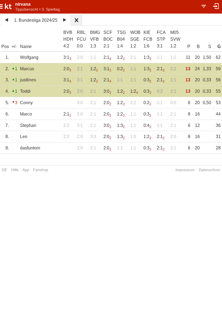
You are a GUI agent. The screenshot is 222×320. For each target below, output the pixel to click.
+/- (14, 46)
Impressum (185, 170)
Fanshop (40, 170)
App (25, 170)
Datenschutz (209, 170)
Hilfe (15, 170)
